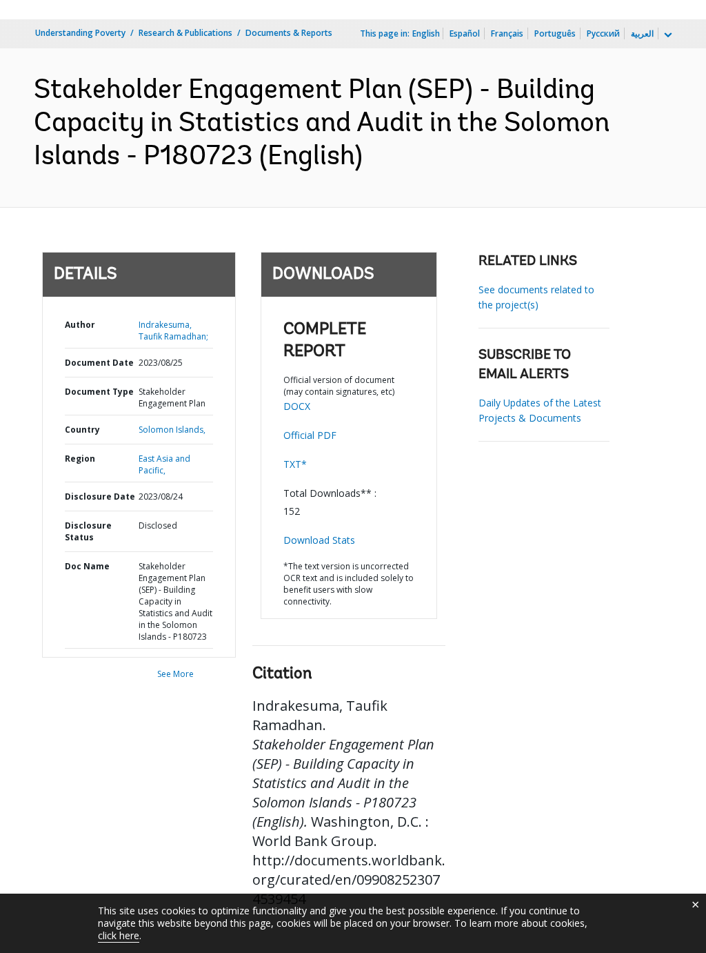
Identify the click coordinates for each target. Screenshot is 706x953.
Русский (603, 33)
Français (507, 33)
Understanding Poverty (80, 33)
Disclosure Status (88, 531)
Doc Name (87, 566)
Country (82, 429)
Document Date (99, 363)
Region (80, 458)
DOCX (296, 406)
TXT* (295, 464)
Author (80, 325)
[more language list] (666, 35)
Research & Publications (185, 33)
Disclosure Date (100, 496)
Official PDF (309, 435)
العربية (642, 33)
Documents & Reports (288, 33)
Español (465, 33)
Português (555, 33)
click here (118, 935)
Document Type (99, 391)
